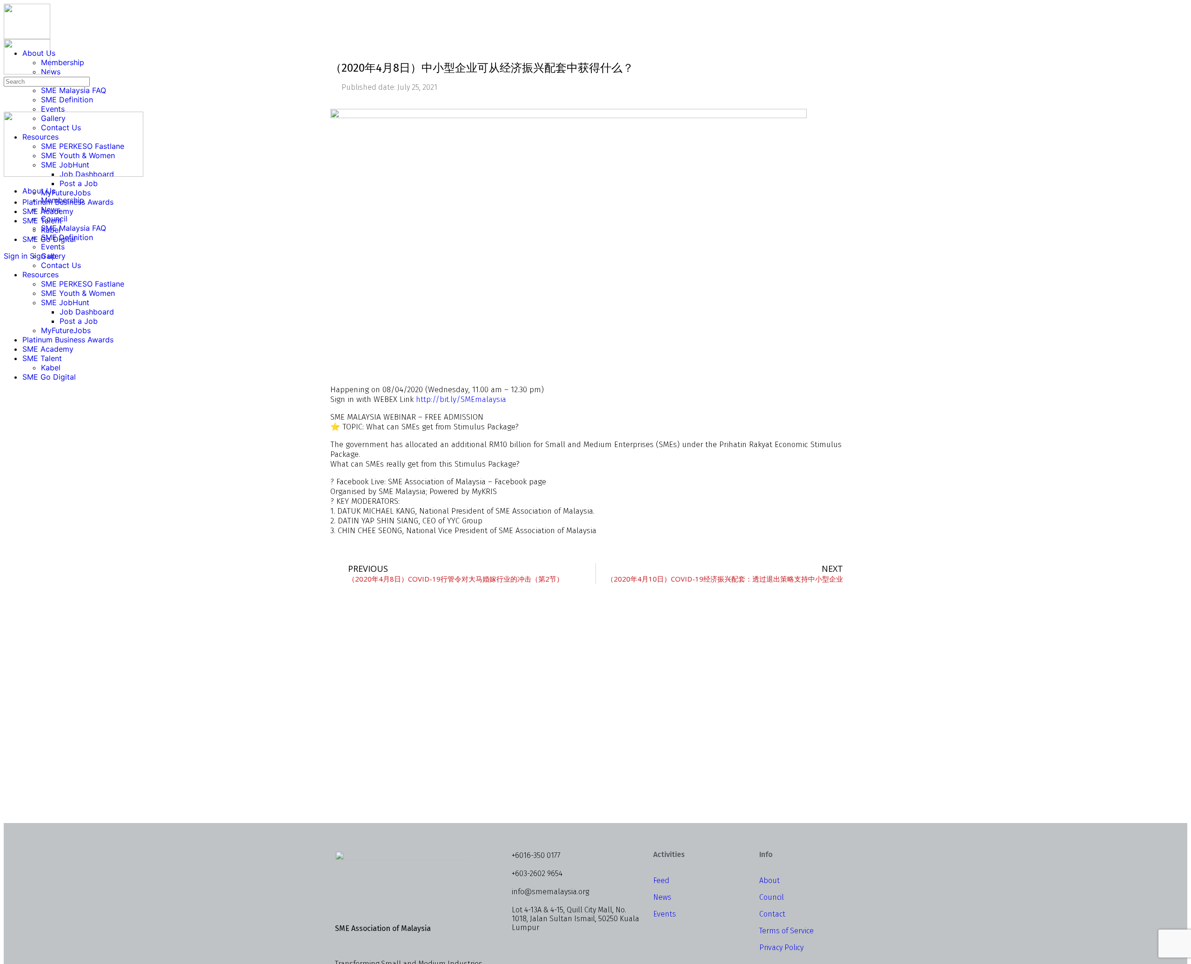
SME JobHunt (65, 302)
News (50, 209)
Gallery (53, 256)
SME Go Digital (49, 377)
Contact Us (61, 265)
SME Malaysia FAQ (73, 228)
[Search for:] (47, 81)
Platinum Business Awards (68, 339)
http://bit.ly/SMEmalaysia (461, 399)
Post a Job (79, 321)
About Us (38, 190)
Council (54, 218)
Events (53, 246)
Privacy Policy (781, 947)
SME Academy (48, 349)
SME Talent (42, 358)
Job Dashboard (87, 311)
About (769, 880)
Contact (772, 914)
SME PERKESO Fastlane (82, 283)
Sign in (15, 256)
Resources (40, 274)
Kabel (50, 367)
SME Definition (67, 237)
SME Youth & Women (78, 293)
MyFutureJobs (66, 330)
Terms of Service (786, 930)
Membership (62, 200)
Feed (661, 880)
